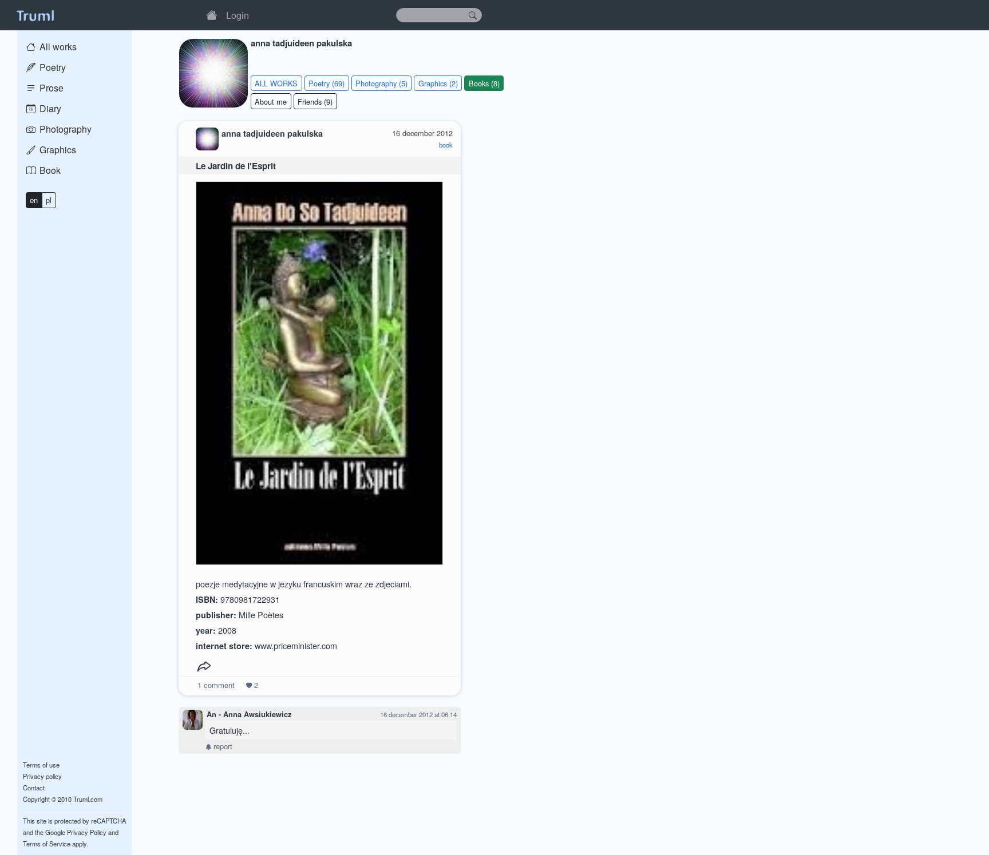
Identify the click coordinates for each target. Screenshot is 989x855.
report (221, 746)
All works (57, 46)
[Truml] (35, 15)
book (446, 144)
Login (237, 15)
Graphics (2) (438, 83)
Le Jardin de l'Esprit (236, 166)
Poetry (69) (326, 83)
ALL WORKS (276, 83)
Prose (50, 87)
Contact (34, 787)
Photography (64, 129)
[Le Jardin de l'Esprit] (319, 370)
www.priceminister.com (296, 645)
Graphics (56, 149)
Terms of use (41, 764)
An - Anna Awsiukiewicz (249, 714)
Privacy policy (42, 776)
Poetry (51, 67)
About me (271, 101)
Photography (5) (381, 83)
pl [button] (49, 199)
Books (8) (484, 83)
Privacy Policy (86, 832)
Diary (49, 108)
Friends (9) (315, 101)
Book (49, 170)
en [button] (34, 199)
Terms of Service (46, 843)
